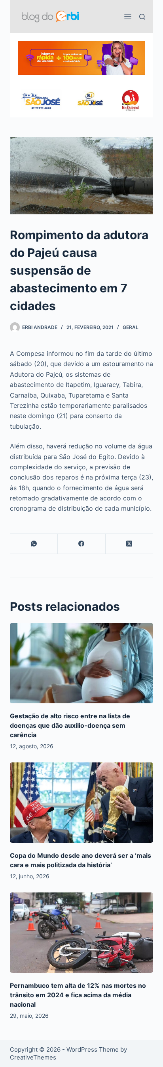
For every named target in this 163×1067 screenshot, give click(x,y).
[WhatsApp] (34, 544)
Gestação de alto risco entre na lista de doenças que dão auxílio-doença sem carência (70, 725)
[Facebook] (82, 544)
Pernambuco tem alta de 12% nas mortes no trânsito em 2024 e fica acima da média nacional (78, 994)
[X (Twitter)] (130, 544)
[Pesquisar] (142, 17)
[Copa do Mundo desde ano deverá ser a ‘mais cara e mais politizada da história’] (82, 802)
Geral (130, 327)
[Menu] (127, 16)
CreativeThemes (33, 1057)
